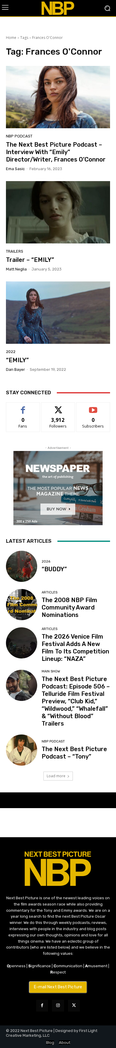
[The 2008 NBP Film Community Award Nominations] (21, 604)
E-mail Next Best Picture (58, 987)
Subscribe (93, 407)
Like (23, 407)
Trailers (14, 251)
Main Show (51, 671)
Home (11, 37)
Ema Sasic (15, 169)
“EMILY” (17, 360)
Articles (49, 592)
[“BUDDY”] (21, 566)
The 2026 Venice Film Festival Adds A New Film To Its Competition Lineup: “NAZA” (75, 647)
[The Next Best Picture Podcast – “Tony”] (21, 750)
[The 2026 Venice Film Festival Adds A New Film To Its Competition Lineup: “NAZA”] (21, 642)
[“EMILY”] (58, 312)
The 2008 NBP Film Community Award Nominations (69, 607)
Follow (58, 407)
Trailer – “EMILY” (30, 259)
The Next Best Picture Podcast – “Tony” (74, 752)
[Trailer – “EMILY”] (58, 212)
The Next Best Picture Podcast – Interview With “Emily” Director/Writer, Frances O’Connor (56, 152)
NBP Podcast (19, 136)
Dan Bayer (15, 369)
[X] (74, 1005)
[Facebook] (42, 1005)
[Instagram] (58, 1005)
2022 (10, 352)
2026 (46, 561)
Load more (56, 775)
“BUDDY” (54, 569)
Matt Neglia (16, 269)
